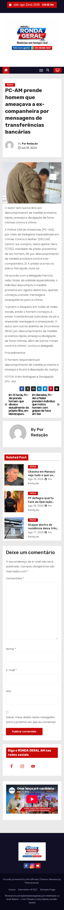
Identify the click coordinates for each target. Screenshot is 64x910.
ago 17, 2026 (36, 532)
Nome (11, 649)
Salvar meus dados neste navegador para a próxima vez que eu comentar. (31, 719)
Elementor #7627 (27, 889)
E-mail (11, 670)
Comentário (15, 578)
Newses (53, 879)
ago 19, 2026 (36, 479)
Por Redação (30, 143)
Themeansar (32, 882)
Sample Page (47, 889)
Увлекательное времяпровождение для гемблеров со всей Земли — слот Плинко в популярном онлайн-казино (32, 899)
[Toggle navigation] (41, 70)
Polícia (10, 85)
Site (8, 691)
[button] (49, 70)
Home (12, 889)
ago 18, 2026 (36, 505)
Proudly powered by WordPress (21, 879)
